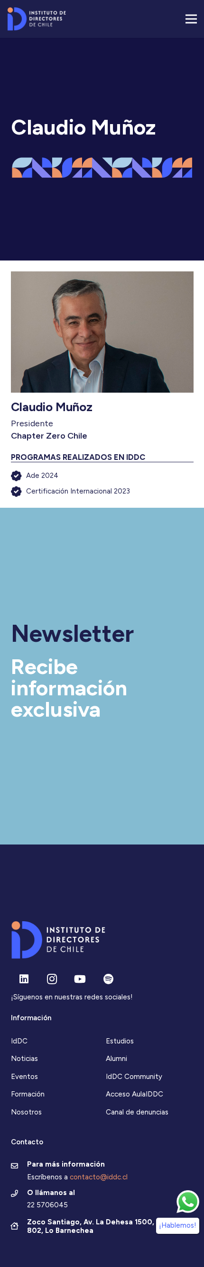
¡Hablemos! (177, 1225)
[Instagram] (52, 979)
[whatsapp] (187, 1201)
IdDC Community (134, 1076)
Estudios (120, 1041)
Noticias (24, 1058)
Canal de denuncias (137, 1112)
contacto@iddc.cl (99, 1177)
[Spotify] (108, 979)
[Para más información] (19, 1166)
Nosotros (26, 1112)
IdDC (19, 1041)
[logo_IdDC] (36, 19)
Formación (28, 1094)
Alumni (116, 1058)
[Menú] (191, 19)
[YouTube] (80, 979)
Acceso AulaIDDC (134, 1094)
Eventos (24, 1076)
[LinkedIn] (24, 979)
